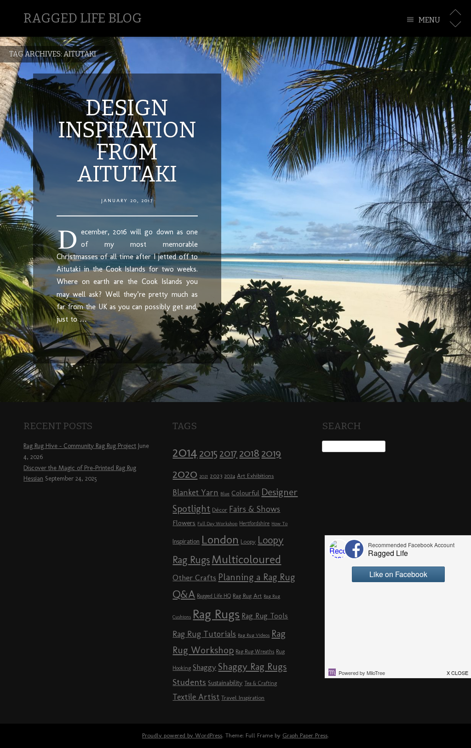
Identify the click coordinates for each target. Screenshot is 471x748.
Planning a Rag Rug (256, 577)
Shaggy (204, 667)
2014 (184, 452)
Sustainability (225, 683)
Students (189, 682)
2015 (208, 453)
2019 (271, 453)
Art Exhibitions (255, 475)
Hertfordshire (254, 523)
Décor (219, 509)
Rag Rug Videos (254, 635)
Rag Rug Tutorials (204, 634)
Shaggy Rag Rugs (252, 666)
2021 (203, 476)
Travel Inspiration (242, 697)
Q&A (183, 594)
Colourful (245, 493)
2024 (229, 476)
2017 (228, 453)
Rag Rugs (216, 614)
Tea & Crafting (260, 683)
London (220, 539)
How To (279, 524)
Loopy (248, 541)
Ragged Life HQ (214, 596)
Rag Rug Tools (264, 616)
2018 (249, 452)
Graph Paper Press (304, 735)
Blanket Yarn (195, 492)
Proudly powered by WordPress (182, 735)
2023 (216, 475)
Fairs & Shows (254, 509)
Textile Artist (195, 697)
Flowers (183, 523)
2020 (184, 473)
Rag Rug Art (247, 595)
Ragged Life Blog (82, 18)
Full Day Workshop (217, 524)
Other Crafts (194, 577)
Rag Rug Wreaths (255, 651)
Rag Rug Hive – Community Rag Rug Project (79, 446)
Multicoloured (246, 559)
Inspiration (186, 541)
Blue (225, 494)
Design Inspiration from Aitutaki (127, 141)
